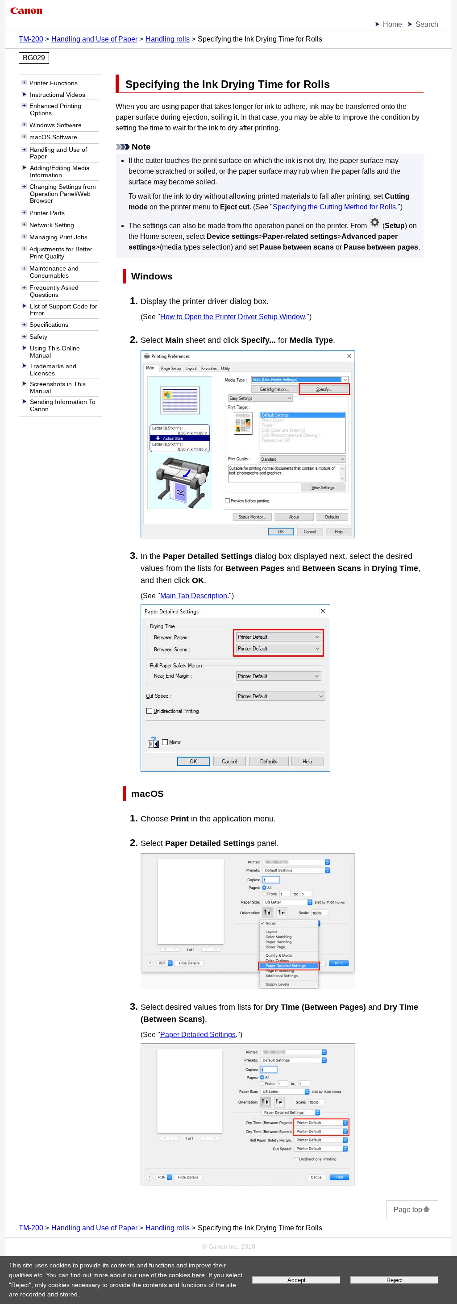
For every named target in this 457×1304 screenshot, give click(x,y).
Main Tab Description (193, 596)
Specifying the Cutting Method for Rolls (334, 207)
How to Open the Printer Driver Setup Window (232, 317)
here (198, 1275)
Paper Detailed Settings (198, 1034)
